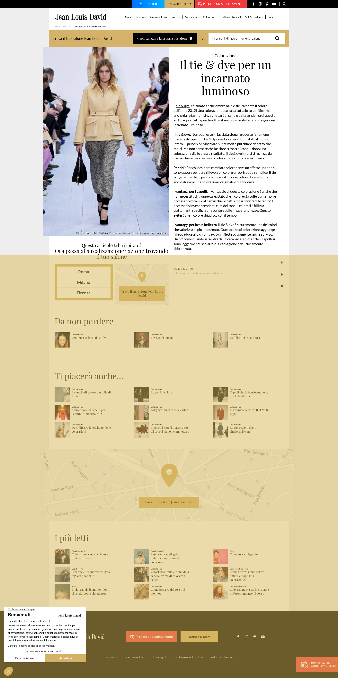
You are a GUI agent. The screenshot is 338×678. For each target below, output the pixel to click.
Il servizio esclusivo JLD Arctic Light (249, 412)
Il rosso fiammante (163, 338)
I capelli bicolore (161, 392)
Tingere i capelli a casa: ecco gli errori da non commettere (170, 429)
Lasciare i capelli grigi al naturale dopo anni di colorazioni (166, 558)
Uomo (271, 17)
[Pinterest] (267, 4)
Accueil (58, 26)
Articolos (67, 26)
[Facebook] (253, 4)
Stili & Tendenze (254, 17)
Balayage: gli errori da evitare (170, 410)
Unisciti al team (179, 3)
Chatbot (151, 3)
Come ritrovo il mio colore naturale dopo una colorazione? (247, 576)
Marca (127, 17)
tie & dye (183, 106)
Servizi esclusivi (158, 17)
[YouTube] (274, 4)
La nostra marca (110, 657)
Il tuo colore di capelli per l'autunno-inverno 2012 (89, 412)
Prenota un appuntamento (223, 3)
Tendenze (207, 273)
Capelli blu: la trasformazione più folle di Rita (249, 394)
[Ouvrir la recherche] (284, 4)
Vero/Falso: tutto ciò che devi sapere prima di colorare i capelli (170, 576)
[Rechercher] (278, 38)
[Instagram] (260, 4)
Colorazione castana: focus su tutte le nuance (91, 556)
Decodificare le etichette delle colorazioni (91, 429)
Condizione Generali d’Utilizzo (188, 657)
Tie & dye (217, 273)
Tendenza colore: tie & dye (89, 338)
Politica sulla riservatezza (223, 657)
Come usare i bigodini (244, 554)
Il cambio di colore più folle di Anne (91, 394)
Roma (83, 271)
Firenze (84, 292)
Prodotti (175, 17)
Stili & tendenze (193, 273)
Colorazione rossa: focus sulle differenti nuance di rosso (249, 591)
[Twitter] (282, 285)
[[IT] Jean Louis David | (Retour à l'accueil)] (80, 17)
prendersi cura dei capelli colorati (226, 205)
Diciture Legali (159, 657)
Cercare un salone (134, 657)
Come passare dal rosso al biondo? (168, 591)
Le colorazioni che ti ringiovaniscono (243, 429)
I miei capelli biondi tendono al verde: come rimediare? (90, 591)
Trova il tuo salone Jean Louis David (142, 293)
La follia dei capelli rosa (245, 338)
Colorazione (209, 17)
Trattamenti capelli (230, 17)
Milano (83, 282)
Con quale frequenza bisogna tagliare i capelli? (91, 574)
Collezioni (140, 17)
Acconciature (191, 17)
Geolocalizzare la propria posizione (162, 38)
